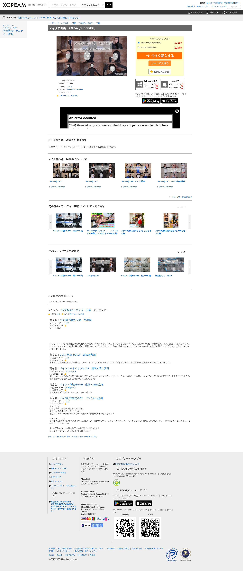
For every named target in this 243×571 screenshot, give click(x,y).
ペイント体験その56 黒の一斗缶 (68, 230)
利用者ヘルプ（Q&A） (59, 468)
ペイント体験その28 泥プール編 (136, 275)
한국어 (237, 3)
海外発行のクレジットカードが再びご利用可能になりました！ (49, 17)
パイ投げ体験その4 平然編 (75, 320)
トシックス (70, 371)
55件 (58, 314)
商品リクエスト (57, 481)
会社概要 (52, 549)
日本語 (51, 555)
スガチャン (70, 387)
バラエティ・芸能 (9, 28)
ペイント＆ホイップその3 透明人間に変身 (84, 368)
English (209, 3)
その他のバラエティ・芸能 (89, 23)
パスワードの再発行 (58, 473)
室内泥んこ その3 (163, 275)
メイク (69, 87)
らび (67, 401)
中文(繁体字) (229, 3)
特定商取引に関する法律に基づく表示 (89, 549)
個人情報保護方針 (65, 549)
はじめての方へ (57, 464)
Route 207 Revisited (75, 89)
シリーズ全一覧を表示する (182, 197)
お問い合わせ (56, 477)
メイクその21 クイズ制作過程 (171, 181)
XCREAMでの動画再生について (127, 464)
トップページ (8, 25)
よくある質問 (231, 12)
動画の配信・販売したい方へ (198, 6)
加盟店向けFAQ (123, 549)
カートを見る (196, 12)
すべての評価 (79, 314)
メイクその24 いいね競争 (133, 181)
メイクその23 (55, 181)
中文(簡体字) (218, 3)
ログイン (233, 6)
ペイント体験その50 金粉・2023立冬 (82, 384)
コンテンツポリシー (219, 6)
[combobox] (64, 5)
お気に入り (214, 12)
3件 (71, 314)
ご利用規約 (110, 549)
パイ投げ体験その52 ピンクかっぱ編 (81, 398)
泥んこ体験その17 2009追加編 (78, 354)
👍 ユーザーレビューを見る (67, 96)
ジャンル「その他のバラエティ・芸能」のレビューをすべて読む (72, 437)
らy (67, 323)
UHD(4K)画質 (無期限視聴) (150, 43)
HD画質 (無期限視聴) (148, 47)
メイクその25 (91, 181)
